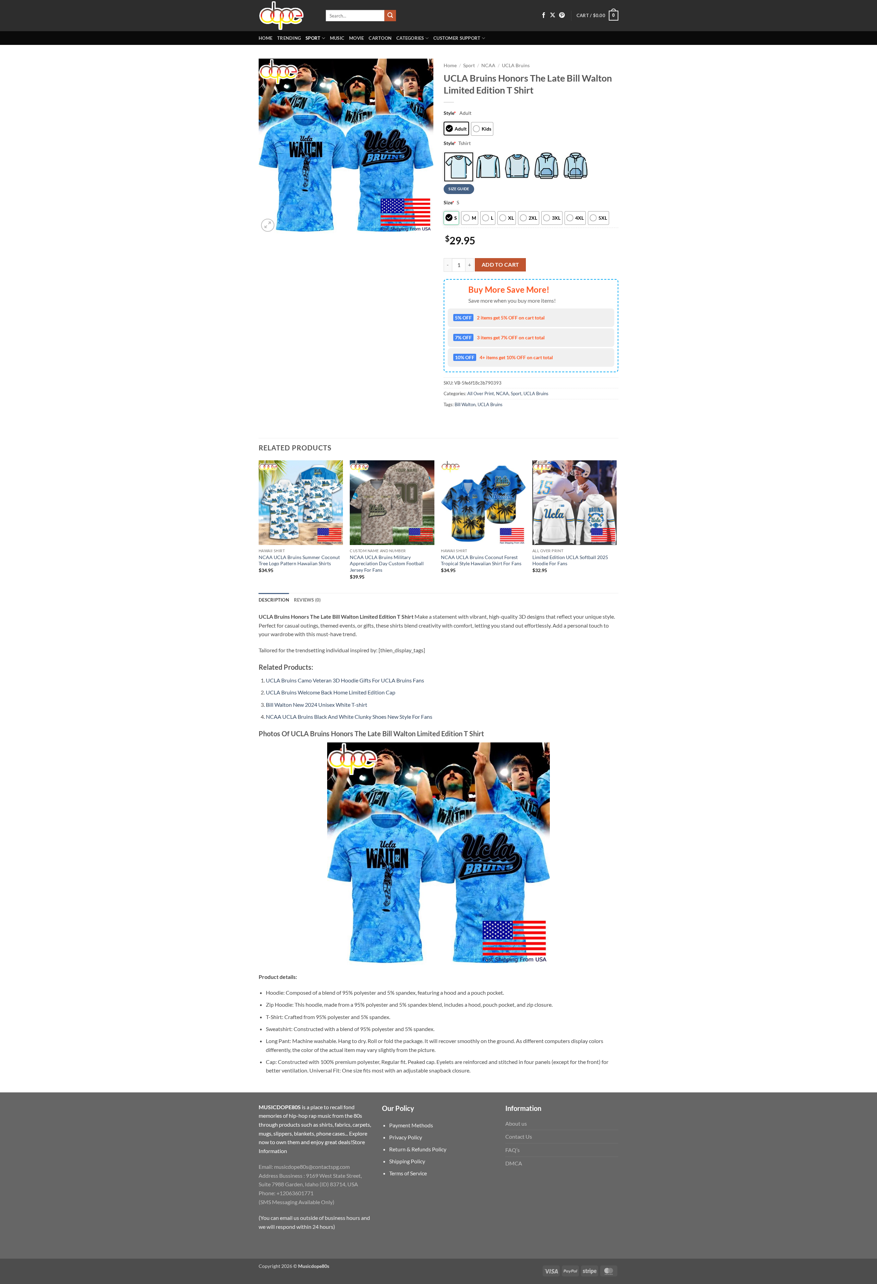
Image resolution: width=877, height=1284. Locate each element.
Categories (410, 38)
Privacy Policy (405, 1137)
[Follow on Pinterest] (562, 15)
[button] (597, 15)
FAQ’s (512, 1150)
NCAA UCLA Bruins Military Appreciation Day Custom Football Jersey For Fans (387, 563)
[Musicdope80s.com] (287, 15)
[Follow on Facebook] (543, 15)
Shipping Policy (407, 1161)
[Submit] (390, 16)
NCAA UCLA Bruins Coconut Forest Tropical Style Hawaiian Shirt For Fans (481, 560)
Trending (289, 38)
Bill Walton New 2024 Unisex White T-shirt (316, 704)
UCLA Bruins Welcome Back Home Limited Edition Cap (330, 692)
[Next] (616, 526)
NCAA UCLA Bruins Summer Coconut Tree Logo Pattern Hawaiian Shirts (299, 560)
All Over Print (480, 393)
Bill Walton (465, 404)
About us (516, 1123)
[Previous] (259, 526)
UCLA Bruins (516, 65)
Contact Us (518, 1136)
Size (449, 202)
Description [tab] (274, 600)
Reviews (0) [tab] (307, 600)
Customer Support (456, 38)
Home (265, 38)
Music (337, 38)
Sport (313, 38)
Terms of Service (408, 1173)
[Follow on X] (552, 15)
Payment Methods (411, 1125)
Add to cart (500, 265)
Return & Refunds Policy (417, 1149)
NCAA (488, 65)
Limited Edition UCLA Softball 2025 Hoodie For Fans (570, 560)
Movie (356, 38)
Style (450, 113)
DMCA (513, 1163)
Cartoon (380, 38)
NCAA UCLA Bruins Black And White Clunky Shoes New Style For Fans (349, 716)
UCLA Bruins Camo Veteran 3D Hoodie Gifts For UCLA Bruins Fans (345, 680)
